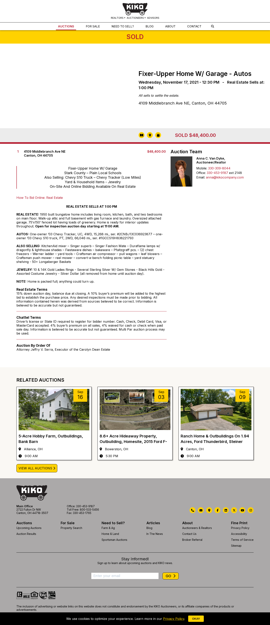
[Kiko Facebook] (217, 510)
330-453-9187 (217, 173)
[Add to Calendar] (158, 135)
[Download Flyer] (141, 135)
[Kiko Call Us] (192, 510)
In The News (154, 533)
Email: (200, 177)
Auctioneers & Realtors (197, 528)
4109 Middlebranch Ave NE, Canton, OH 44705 (183, 103)
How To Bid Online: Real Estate (39, 198)
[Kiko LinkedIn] (226, 510)
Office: (201, 173)
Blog (149, 528)
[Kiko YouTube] (242, 510)
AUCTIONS (66, 26)
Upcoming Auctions (29, 528)
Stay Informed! (135, 559)
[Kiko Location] (209, 510)
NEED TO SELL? (122, 26)
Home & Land (110, 533)
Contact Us (189, 533)
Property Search (71, 528)
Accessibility (239, 533)
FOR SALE (93, 26)
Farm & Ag (108, 528)
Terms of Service (242, 539)
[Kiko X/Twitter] (234, 510)
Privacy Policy (240, 528)
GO (169, 576)
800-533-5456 (89, 509)
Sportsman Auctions (114, 539)
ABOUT (170, 26)
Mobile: (201, 168)
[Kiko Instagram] (251, 510)
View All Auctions (35, 468)
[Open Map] (150, 135)
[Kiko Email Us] (201, 510)
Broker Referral (192, 539)
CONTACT (194, 26)
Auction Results (26, 533)
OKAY (196, 618)
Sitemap (236, 545)
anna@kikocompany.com (225, 177)
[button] (212, 26)
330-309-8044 (219, 168)
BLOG (149, 26)
